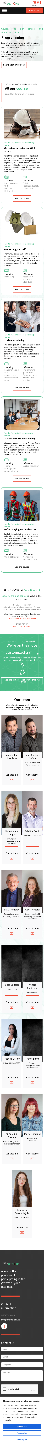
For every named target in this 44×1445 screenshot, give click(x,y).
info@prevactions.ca (10, 1320)
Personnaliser (22, 1433)
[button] (34, 3)
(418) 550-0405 (8, 1315)
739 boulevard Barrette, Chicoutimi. (22, 618)
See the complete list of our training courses (22, 680)
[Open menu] (4, 10)
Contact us (34, 10)
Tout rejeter (22, 1439)
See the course (22, 198)
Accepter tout (22, 1426)
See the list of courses (14, 64)
